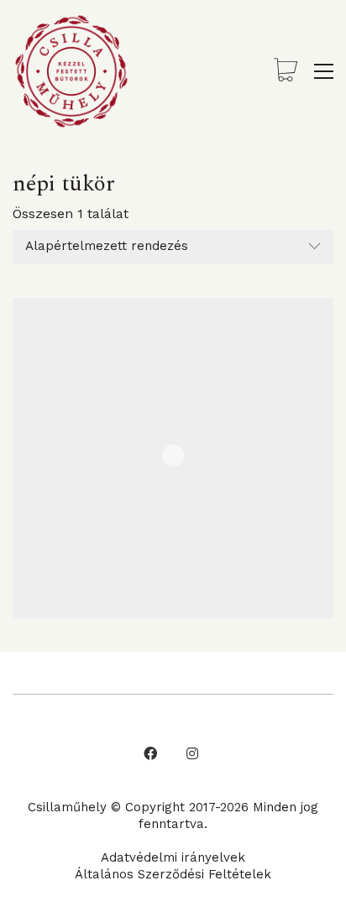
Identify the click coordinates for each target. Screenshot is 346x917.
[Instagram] (192, 753)
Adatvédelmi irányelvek (173, 857)
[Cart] (285, 72)
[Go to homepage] (71, 71)
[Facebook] (150, 753)
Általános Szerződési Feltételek (173, 874)
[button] (323, 71)
